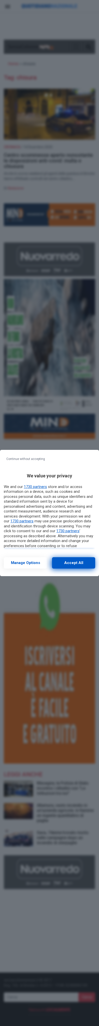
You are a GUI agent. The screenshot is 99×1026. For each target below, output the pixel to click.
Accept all (73, 562)
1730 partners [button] (35, 486)
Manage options (25, 562)
